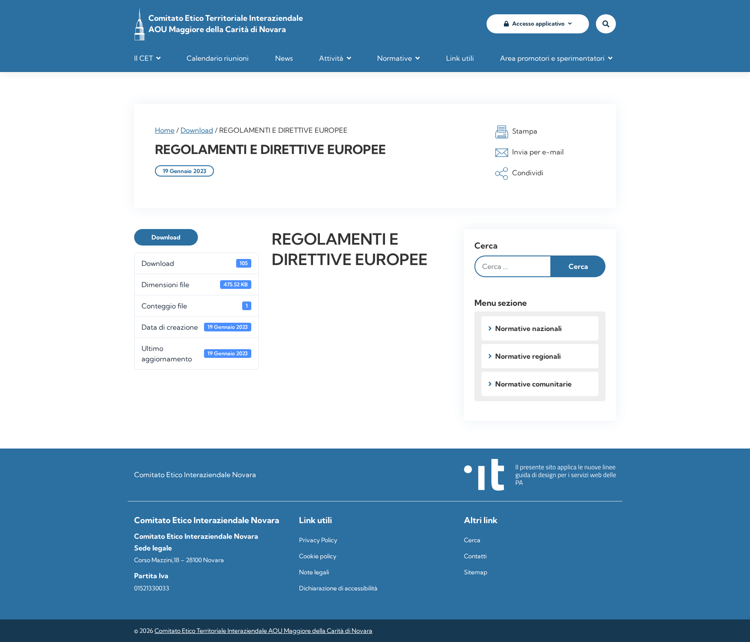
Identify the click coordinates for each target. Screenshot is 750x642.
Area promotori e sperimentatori (552, 58)
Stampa (524, 131)
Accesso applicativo (538, 23)
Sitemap (475, 572)
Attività (331, 58)
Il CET (143, 58)
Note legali (314, 572)
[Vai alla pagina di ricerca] (606, 24)
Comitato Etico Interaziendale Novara (195, 474)
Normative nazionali (528, 328)
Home (164, 130)
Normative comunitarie (533, 384)
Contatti (475, 556)
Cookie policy (317, 556)
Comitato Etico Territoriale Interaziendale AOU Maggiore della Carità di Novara (263, 630)
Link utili (460, 58)
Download (197, 130)
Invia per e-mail (538, 151)
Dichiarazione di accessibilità (338, 588)
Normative (394, 58)
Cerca (485, 245)
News (284, 58)
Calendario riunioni (218, 58)
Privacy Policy (318, 540)
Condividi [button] (527, 172)
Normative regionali (528, 356)
